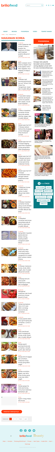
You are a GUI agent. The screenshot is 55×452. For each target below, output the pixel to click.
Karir (50, 441)
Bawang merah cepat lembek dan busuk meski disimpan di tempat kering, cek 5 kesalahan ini (47, 74)
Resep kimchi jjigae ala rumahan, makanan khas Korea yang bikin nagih (25, 360)
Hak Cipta (36, 441)
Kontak (10, 441)
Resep (5, 31)
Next (20, 419)
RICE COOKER (40, 187)
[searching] (42, 5)
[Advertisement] (27, 20)
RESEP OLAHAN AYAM (44, 200)
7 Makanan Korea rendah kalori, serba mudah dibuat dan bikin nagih (24, 191)
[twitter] (50, 5)
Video (35, 31)
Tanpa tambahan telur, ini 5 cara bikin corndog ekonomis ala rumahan (24, 308)
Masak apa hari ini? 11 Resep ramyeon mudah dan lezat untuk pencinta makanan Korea (24, 160)
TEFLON (48, 187)
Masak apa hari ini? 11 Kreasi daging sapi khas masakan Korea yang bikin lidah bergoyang (25, 145)
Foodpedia (25, 31)
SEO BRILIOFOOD (41, 197)
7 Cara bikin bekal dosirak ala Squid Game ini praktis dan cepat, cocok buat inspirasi (24, 99)
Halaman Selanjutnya (11, 411)
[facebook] (46, 5)
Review (14, 31)
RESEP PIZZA (48, 190)
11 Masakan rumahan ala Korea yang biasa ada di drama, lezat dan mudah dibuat (24, 222)
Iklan (4, 441)
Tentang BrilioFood (19, 441)
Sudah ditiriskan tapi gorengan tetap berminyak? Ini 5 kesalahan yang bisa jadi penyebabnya (47, 91)
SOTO (49, 197)
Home (3, 34)
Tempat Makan (46, 31)
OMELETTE (44, 203)
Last (25, 419)
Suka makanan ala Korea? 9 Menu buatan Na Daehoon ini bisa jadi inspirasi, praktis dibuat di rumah (24, 50)
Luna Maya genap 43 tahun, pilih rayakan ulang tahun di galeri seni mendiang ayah (43, 141)
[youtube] (53, 5)
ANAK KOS (38, 193)
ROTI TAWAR (39, 190)
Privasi (29, 441)
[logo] (9, 5)
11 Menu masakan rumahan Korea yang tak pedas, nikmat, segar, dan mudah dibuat (24, 114)
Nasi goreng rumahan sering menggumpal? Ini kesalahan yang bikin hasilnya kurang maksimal (47, 82)
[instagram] (48, 5)
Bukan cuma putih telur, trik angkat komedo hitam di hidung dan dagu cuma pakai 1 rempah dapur (43, 174)
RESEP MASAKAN (47, 193)
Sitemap (27, 444)
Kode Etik (44, 441)
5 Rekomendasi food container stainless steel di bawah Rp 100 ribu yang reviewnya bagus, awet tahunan (47, 100)
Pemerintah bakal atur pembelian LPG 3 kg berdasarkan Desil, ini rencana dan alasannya (43, 125)
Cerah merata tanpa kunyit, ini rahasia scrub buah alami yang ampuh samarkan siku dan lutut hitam (42, 157)
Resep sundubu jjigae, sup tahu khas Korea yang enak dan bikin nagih (24, 375)
